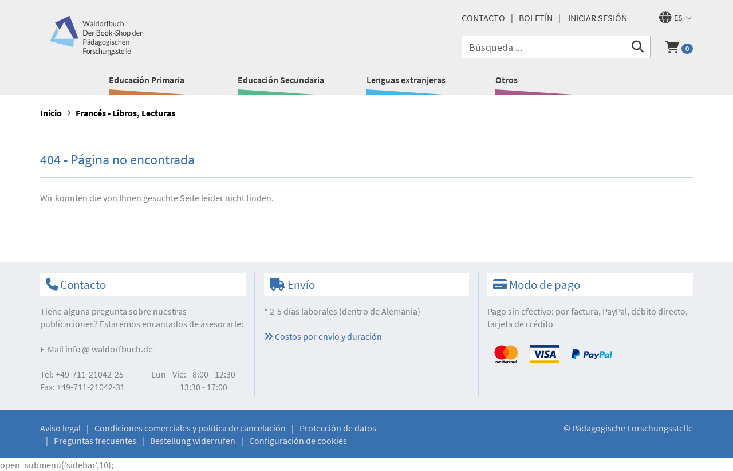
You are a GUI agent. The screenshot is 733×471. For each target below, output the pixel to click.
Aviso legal (60, 428)
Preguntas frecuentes (95, 440)
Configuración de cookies (298, 440)
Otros (506, 79)
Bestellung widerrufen (192, 440)
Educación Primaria (146, 79)
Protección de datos (337, 428)
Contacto (483, 17)
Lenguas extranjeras (406, 79)
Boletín (536, 17)
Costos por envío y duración (327, 336)
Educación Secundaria (281, 79)
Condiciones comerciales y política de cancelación (190, 428)
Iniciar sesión (597, 17)
